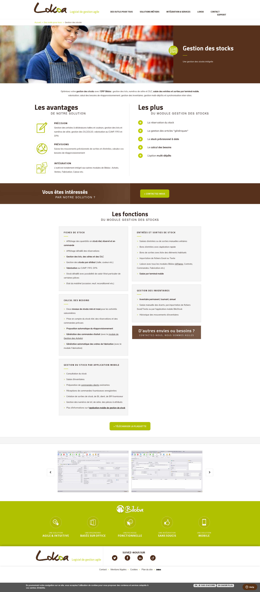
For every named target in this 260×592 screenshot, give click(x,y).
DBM (158, 569)
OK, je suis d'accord (205, 585)
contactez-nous (155, 193)
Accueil (38, 22)
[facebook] (127, 558)
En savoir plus (225, 585)
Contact (215, 11)
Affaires (179, 264)
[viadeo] (153, 558)
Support (221, 14)
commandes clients (90, 385)
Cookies (134, 569)
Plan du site (147, 569)
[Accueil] (66, 7)
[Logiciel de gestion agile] (68, 555)
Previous (50, 472)
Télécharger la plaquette (130, 426)
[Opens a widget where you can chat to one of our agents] (249, 587)
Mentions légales (118, 569)
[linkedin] (140, 558)
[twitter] (114, 558)
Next (209, 472)
